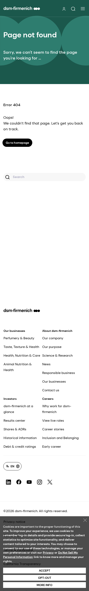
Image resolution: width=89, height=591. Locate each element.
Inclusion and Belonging (60, 438)
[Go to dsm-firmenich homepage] (21, 8)
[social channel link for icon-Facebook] (19, 482)
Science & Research (57, 355)
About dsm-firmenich (57, 331)
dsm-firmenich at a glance (18, 409)
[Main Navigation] (83, 9)
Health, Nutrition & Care (22, 355)
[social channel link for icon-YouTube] (29, 482)
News (46, 364)
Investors (10, 399)
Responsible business (58, 373)
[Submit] (8, 177)
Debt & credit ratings (20, 446)
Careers (47, 399)
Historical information (20, 438)
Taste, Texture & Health (21, 347)
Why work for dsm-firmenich (56, 409)
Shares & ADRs (15, 429)
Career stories (53, 429)
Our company (52, 338)
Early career (51, 446)
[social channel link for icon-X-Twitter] (50, 482)
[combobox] (44, 177)
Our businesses (14, 331)
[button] (73, 9)
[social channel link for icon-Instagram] (39, 482)
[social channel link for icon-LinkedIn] (8, 482)
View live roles (53, 420)
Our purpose (51, 347)
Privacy (48, 552)
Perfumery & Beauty (19, 338)
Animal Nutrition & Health (18, 367)
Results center (14, 420)
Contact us (50, 390)
